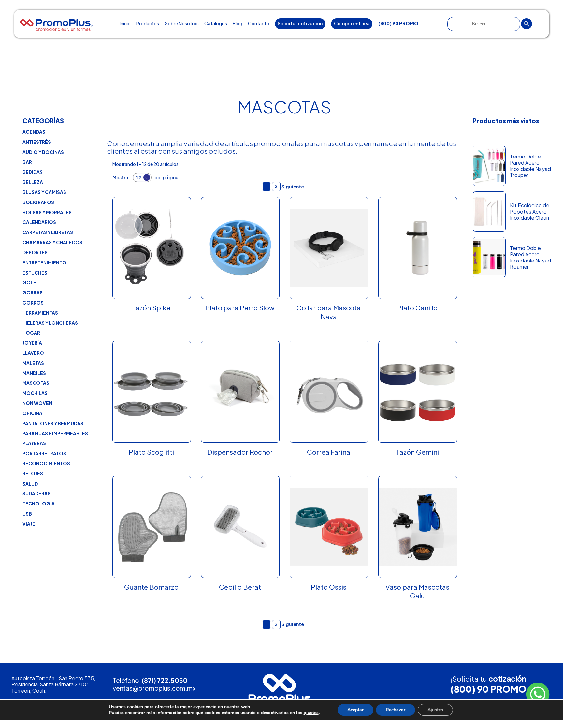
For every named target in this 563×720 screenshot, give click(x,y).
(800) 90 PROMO (488, 689)
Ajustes (435, 710)
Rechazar (395, 710)
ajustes (311, 713)
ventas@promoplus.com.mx (154, 688)
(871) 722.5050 (165, 680)
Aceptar (355, 710)
